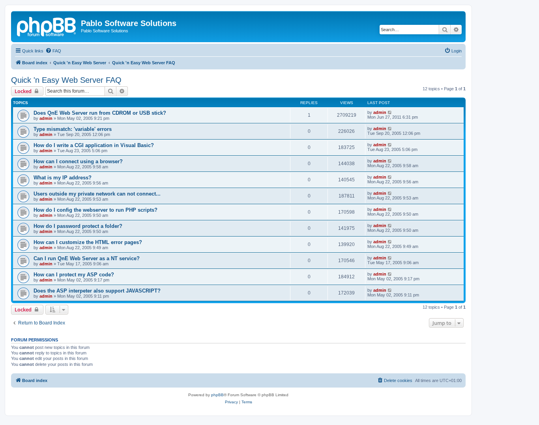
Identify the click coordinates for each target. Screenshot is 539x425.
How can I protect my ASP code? (74, 275)
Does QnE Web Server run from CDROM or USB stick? (100, 113)
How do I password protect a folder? (78, 226)
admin (45, 118)
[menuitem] (53, 51)
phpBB (217, 395)
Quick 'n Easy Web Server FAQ (66, 80)
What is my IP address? (63, 178)
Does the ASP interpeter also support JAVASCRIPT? (97, 291)
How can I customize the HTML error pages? (88, 242)
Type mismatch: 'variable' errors (73, 129)
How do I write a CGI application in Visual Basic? (94, 145)
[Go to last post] (390, 112)
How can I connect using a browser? (78, 161)
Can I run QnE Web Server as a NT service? (87, 258)
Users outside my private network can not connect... (97, 194)
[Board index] (47, 25)
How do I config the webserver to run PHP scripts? (95, 210)
